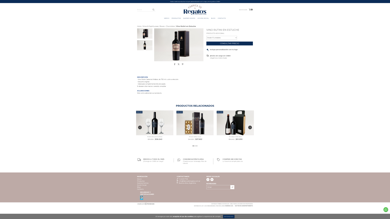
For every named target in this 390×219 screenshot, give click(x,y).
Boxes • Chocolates (167, 26)
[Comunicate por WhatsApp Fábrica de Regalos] (386, 209)
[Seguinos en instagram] (207, 179)
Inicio (139, 26)
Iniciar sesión (243, 9)
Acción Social (203, 18)
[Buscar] (153, 9)
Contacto (222, 18)
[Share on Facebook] (174, 64)
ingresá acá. (229, 206)
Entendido (228, 216)
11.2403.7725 (183, 179)
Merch (166, 18)
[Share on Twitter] (179, 64)
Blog (213, 18)
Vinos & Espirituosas (150, 26)
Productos (176, 18)
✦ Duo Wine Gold (195, 136)
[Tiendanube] (146, 204)
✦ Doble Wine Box (235, 136)
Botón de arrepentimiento (244, 206)
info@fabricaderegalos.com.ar (189, 181)
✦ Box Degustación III (154, 136)
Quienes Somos (189, 18)
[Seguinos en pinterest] (211, 179)
